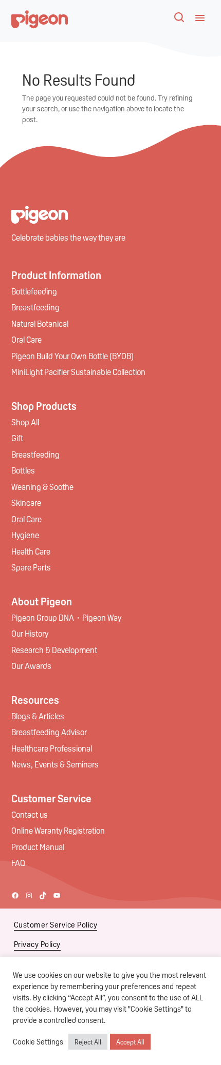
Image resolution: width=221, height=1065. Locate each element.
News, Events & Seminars (55, 764)
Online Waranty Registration (58, 830)
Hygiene (25, 534)
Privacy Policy (37, 944)
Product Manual (37, 846)
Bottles (23, 470)
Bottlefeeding (34, 291)
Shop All (25, 422)
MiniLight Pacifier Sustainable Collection (78, 371)
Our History (29, 633)
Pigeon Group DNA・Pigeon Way (66, 617)
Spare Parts (31, 567)
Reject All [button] (88, 1041)
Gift (17, 437)
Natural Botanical (39, 323)
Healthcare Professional (51, 748)
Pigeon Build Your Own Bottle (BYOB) (72, 355)
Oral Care (26, 339)
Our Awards (31, 665)
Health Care (30, 551)
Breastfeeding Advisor (49, 731)
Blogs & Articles (37, 716)
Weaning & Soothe (42, 486)
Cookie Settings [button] (38, 1042)
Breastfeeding (35, 307)
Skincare (26, 502)
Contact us (29, 814)
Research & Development (54, 649)
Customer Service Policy (56, 924)
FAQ (18, 862)
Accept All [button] (130, 1041)
